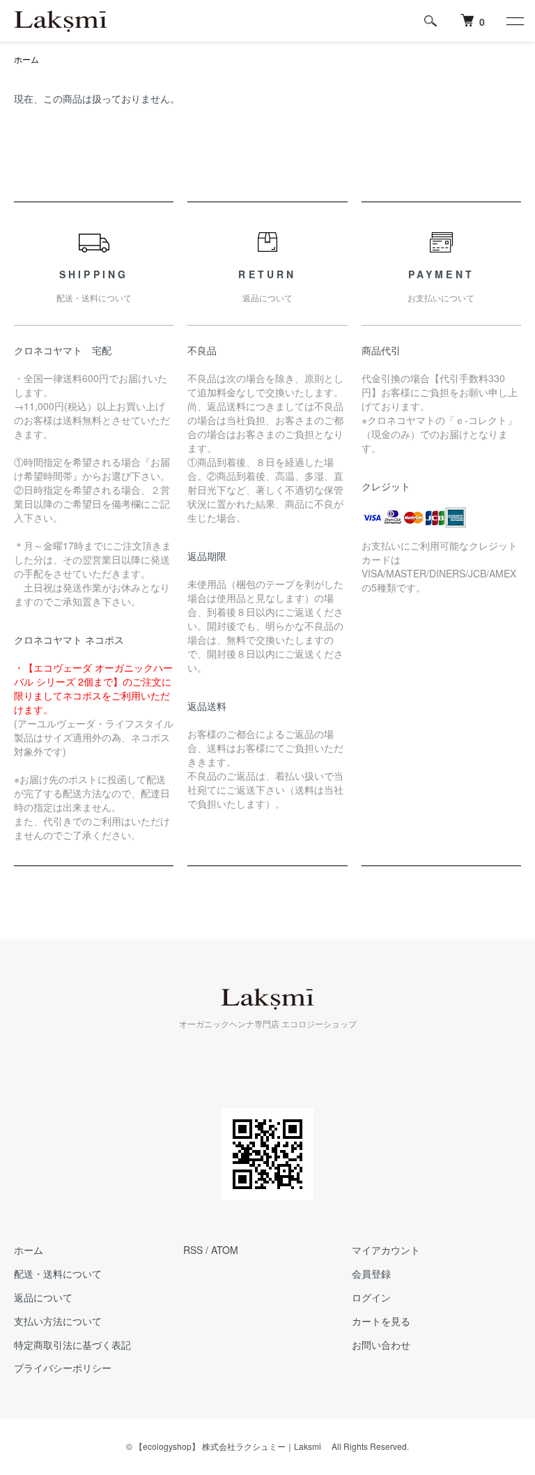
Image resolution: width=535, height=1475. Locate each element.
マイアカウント (386, 1250)
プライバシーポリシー (62, 1368)
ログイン (371, 1297)
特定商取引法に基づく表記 (72, 1345)
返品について (43, 1297)
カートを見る (381, 1321)
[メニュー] (514, 21)
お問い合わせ (381, 1345)
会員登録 (371, 1273)
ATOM (224, 1250)
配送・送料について (58, 1273)
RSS (193, 1250)
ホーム (26, 59)
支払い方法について (58, 1321)
